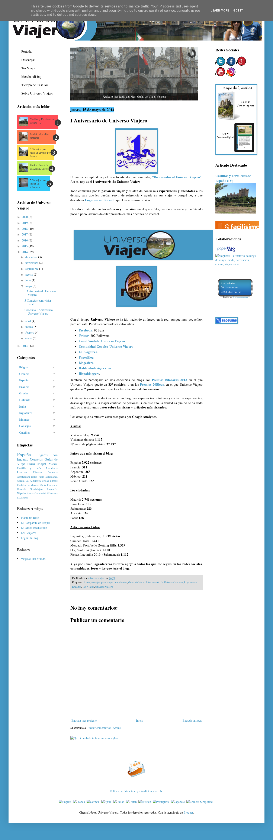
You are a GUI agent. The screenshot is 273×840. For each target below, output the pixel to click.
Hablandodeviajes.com (95, 368)
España (24, 454)
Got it (238, 10)
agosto (29, 274)
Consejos (36, 459)
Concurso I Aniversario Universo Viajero (39, 311)
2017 (25, 234)
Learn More (220, 10)
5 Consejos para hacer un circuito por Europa (40, 152)
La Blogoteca (88, 351)
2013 (25, 346)
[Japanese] (178, 802)
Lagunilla (52, 489)
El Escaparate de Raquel (35, 523)
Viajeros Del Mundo (33, 559)
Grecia (21, 480)
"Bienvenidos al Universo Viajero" (177, 176)
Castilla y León (29, 468)
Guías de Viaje (136, 582)
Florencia (52, 485)
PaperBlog (86, 357)
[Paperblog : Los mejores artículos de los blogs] (226, 251)
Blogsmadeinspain (240, 297)
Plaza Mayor (36, 463)
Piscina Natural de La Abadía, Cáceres (39, 166)
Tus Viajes (88, 587)
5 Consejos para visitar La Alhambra (38, 183)
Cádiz (43, 485)
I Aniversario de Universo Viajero (164, 582)
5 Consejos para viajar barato (38, 302)
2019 (25, 223)
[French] (80, 802)
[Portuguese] (162, 802)
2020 (25, 217)
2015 (25, 246)
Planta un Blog (30, 518)
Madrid (53, 464)
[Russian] (145, 802)
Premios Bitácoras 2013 (169, 379)
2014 (25, 252)
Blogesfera (86, 362)
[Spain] (107, 802)
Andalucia (51, 468)
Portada (26, 51)
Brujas (45, 480)
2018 (25, 229)
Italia (34, 476)
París (41, 476)
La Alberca (22, 497)
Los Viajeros (28, 533)
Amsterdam (23, 476)
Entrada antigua (192, 720)
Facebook (85, 330)
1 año (87, 582)
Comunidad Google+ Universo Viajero (106, 346)
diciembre (31, 257)
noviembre (32, 263)
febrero (30, 332)
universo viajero (104, 587)
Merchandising (31, 76)
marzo (29, 327)
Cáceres (37, 472)
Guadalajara (36, 489)
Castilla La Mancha (28, 485)
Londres (22, 472)
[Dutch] (132, 802)
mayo (29, 286)
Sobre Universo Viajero (37, 93)
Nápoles (21, 493)
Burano (54, 480)
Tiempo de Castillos (34, 85)
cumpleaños (120, 582)
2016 (25, 240)
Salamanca (51, 476)
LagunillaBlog (29, 538)
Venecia (53, 472)
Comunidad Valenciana (46, 493)
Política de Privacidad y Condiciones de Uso (136, 791)
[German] (94, 802)
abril (28, 321)
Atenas (30, 493)
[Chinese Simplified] (200, 802)
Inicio (139, 720)
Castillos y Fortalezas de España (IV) (42, 120)
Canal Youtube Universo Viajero (102, 341)
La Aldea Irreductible (34, 528)
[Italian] (119, 802)
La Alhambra (33, 480)
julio (28, 280)
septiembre (32, 269)
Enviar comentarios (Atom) (104, 728)
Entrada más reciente (84, 720)
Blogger (188, 812)
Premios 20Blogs (152, 384)
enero (29, 338)
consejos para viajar (102, 582)
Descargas (28, 59)
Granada (21, 489)
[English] (66, 802)
